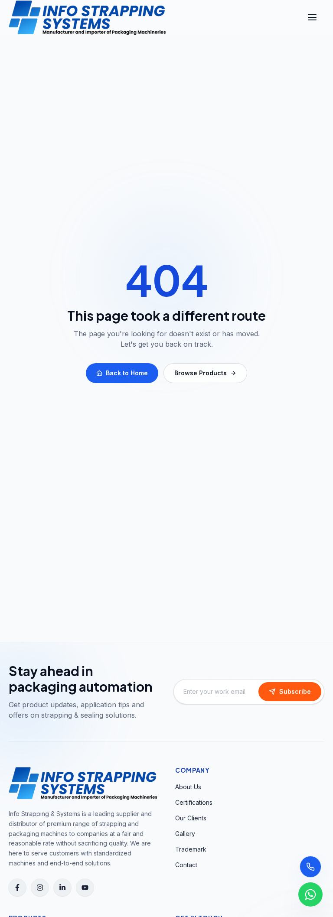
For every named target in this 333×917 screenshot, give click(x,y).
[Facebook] (17, 887)
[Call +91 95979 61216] (310, 866)
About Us (188, 786)
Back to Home (127, 373)
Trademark (190, 849)
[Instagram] (40, 887)
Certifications (193, 802)
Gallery (185, 833)
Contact (186, 864)
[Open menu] (312, 17)
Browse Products (200, 373)
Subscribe (295, 691)
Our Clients (190, 818)
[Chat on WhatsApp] (310, 894)
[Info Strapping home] (87, 17)
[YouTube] (85, 887)
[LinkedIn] (62, 887)
